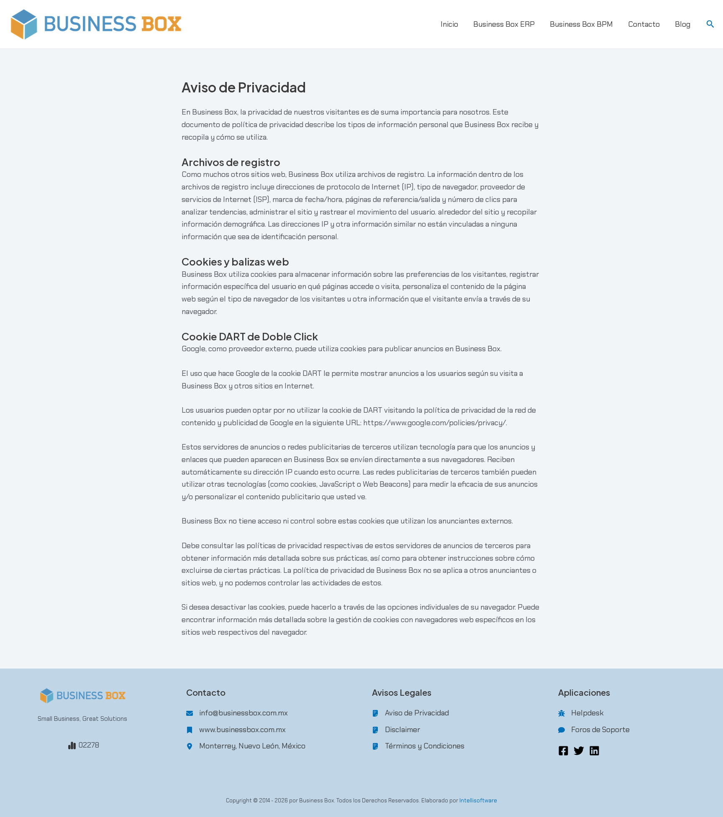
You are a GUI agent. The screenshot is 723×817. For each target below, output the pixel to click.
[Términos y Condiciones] (418, 746)
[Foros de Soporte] (594, 730)
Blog (682, 24)
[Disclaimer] (396, 730)
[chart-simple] (72, 745)
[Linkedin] (594, 751)
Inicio (449, 24)
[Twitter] (579, 751)
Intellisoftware (478, 800)
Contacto (644, 24)
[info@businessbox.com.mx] (237, 713)
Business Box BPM (581, 24)
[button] (710, 24)
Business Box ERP (504, 24)
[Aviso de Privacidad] (410, 713)
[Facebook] (563, 751)
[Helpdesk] (581, 713)
